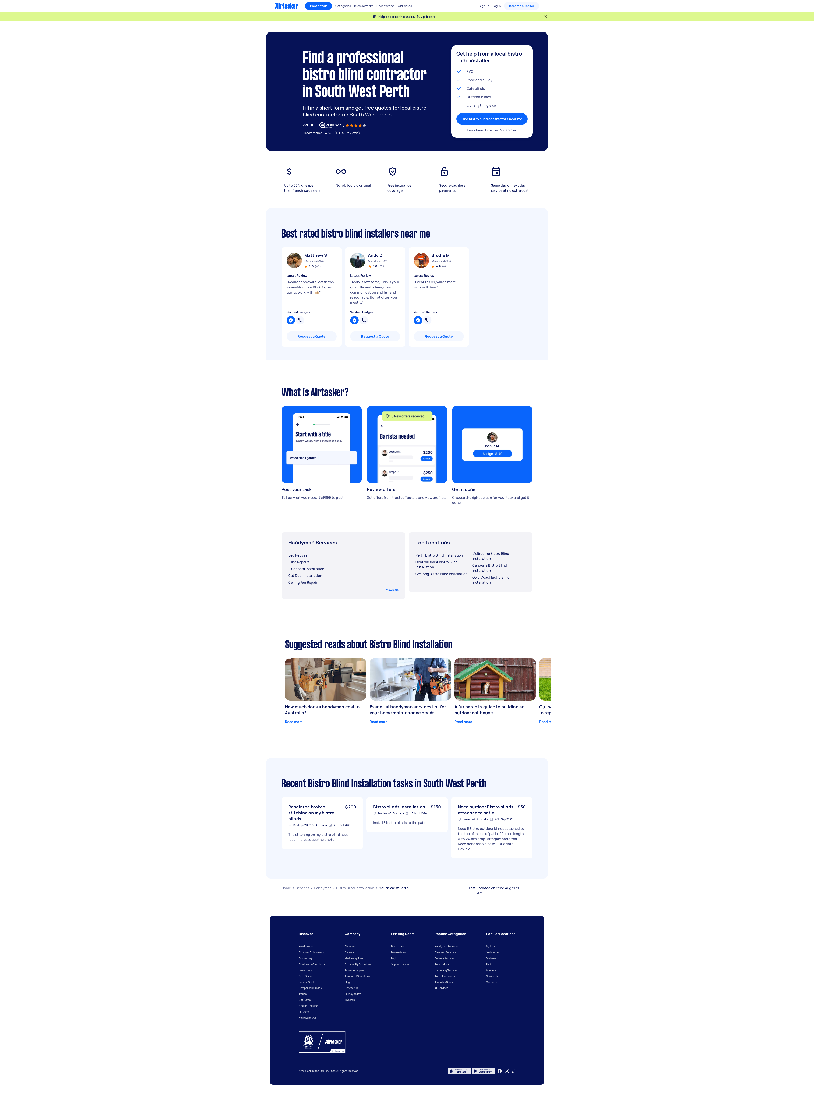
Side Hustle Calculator (312, 964)
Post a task (318, 6)
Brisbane (491, 958)
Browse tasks (398, 952)
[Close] (546, 17)
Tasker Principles (354, 970)
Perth (489, 964)
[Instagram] (507, 1071)
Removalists (442, 964)
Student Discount (309, 1006)
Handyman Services (446, 946)
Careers (349, 952)
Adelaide (491, 970)
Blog (347, 982)
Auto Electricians (445, 976)
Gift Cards (305, 1000)
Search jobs (305, 970)
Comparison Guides (310, 988)
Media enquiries (354, 958)
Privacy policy (353, 994)
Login (394, 958)
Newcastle (492, 976)
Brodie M (441, 255)
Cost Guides (306, 976)
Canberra (491, 982)
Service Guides (307, 982)
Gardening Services (446, 970)
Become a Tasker (521, 6)
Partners (304, 1012)
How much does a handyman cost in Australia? (322, 710)
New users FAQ (307, 1017)
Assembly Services (445, 982)
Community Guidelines (358, 964)
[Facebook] (499, 1071)
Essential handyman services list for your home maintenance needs (408, 710)
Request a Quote (311, 336)
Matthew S (315, 255)
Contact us (351, 988)
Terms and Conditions (357, 976)
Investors (350, 1000)
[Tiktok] (514, 1071)
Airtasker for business (311, 952)
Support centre (400, 964)
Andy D (375, 255)
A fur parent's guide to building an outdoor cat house (489, 710)
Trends (303, 994)
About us (350, 946)
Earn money (305, 958)
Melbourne (492, 952)
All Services (441, 988)
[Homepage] (286, 6)
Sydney (490, 946)
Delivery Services (444, 958)
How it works (306, 946)
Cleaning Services (445, 952)
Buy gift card (426, 17)
